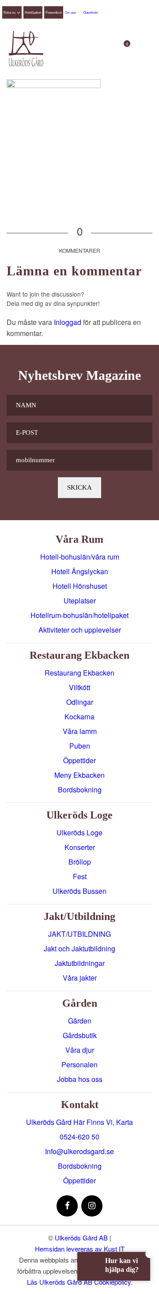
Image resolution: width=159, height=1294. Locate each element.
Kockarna (79, 716)
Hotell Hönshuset (80, 586)
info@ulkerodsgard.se (79, 1151)
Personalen (79, 1064)
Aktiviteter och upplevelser (79, 630)
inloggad (67, 322)
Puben (79, 746)
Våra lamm (80, 731)
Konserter (79, 847)
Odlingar (79, 702)
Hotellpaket (33, 12)
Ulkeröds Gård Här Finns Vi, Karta (79, 1122)
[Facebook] (67, 1206)
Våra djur (79, 1050)
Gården (79, 1021)
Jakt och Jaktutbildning (79, 948)
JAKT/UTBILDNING (79, 934)
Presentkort (53, 12)
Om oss (70, 12)
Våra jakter (80, 978)
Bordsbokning (80, 789)
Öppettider (90, 12)
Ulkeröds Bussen (79, 891)
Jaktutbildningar (80, 963)
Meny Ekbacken (79, 775)
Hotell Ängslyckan (79, 571)
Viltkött (79, 687)
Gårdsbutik (80, 1035)
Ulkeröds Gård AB (81, 1237)
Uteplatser (80, 600)
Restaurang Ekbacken (79, 673)
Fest (80, 876)
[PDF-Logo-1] (26, 48)
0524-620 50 (79, 1137)
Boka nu (9, 12)
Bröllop (79, 862)
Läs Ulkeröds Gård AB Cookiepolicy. (79, 1281)
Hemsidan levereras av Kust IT (80, 1248)
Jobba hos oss (79, 1079)
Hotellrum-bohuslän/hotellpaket (79, 615)
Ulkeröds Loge (79, 832)
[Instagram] (91, 1206)
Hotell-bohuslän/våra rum (79, 557)
